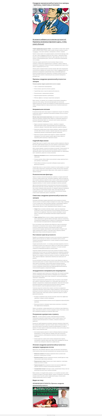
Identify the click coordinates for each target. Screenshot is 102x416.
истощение (35, 51)
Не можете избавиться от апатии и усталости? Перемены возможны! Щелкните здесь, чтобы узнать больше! (50, 42)
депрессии (61, 70)
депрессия (43, 55)
